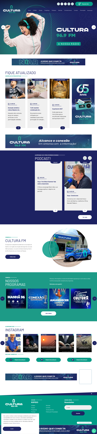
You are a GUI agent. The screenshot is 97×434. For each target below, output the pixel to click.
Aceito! (12, 428)
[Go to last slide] (3, 27)
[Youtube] (65, 4)
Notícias (60, 10)
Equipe (40, 10)
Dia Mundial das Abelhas (45, 195)
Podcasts (54, 10)
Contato (76, 10)
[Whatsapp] (58, 4)
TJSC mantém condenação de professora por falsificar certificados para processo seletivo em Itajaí (37, 109)
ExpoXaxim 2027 (57, 109)
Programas (46, 10)
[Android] (72, 4)
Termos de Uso (16, 423)
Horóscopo (89, 10)
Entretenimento (68, 10)
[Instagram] (69, 4)
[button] (84, 4)
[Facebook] (62, 4)
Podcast (33, 412)
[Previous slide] (2, 299)
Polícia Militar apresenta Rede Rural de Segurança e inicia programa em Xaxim (78, 196)
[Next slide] (94, 27)
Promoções (82, 10)
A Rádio (35, 10)
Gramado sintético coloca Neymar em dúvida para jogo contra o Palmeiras (15, 109)
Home (29, 10)
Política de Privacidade (52, 412)
